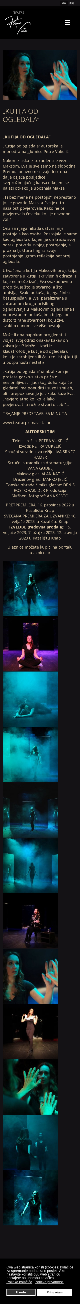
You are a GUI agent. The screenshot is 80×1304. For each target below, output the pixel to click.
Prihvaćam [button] (54, 1292)
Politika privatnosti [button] (49, 1282)
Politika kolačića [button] (19, 1282)
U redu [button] (21, 1292)
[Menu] (67, 22)
